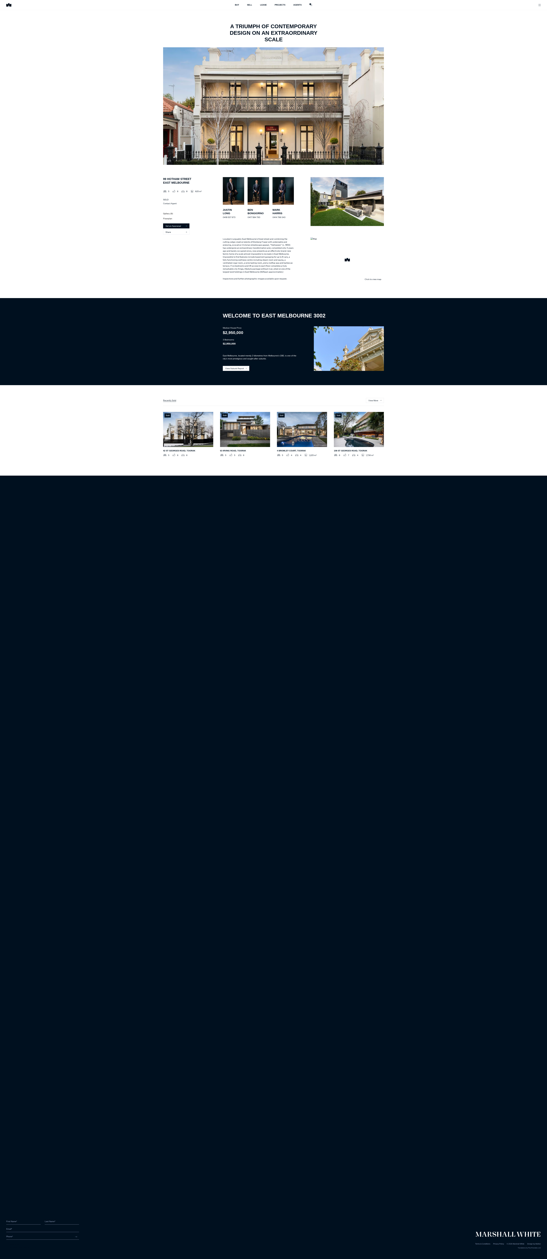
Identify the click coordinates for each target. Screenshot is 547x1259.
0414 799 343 (279, 217)
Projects (280, 5)
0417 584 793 (254, 217)
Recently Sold (169, 400)
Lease (263, 5)
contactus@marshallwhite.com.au (21, 1247)
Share (168, 232)
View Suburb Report (234, 368)
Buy (237, 5)
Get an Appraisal (173, 226)
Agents (297, 5)
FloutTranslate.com (534, 1248)
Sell (249, 5)
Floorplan (167, 218)
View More (373, 400)
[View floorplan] (379, 160)
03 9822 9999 (12, 1244)
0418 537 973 (229, 217)
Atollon (538, 1244)
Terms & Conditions (482, 1244)
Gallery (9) (168, 213)
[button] (347, 260)
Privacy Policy (498, 1244)
